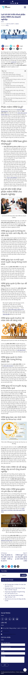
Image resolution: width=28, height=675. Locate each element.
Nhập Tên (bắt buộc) (5, 642)
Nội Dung (3, 656)
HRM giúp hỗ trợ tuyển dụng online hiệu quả (15, 93)
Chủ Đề (2, 651)
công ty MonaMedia (12, 177)
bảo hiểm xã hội (21, 350)
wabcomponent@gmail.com (19, 1)
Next (24, 553)
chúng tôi (13, 62)
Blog (7, 25)
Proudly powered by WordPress (8, 672)
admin (17, 23)
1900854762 (7, 1)
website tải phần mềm (6, 540)
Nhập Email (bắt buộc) (6, 647)
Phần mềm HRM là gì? (8, 72)
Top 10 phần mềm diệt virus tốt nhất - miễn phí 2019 (7, 558)
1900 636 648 (6, 314)
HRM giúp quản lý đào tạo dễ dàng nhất (14, 85)
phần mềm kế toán (8, 366)
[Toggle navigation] (25, 7)
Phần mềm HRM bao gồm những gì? (12, 74)
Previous (4, 553)
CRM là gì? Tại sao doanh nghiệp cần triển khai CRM (21, 558)
